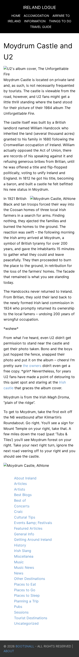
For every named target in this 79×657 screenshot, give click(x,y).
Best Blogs (23, 495)
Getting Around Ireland (33, 539)
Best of (20, 500)
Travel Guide (40, 27)
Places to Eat (25, 584)
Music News (24, 567)
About (9, 651)
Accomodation (36, 15)
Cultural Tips (24, 517)
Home (15, 15)
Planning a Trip (26, 601)
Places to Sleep (27, 595)
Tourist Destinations (30, 618)
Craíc (18, 511)
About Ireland (25, 478)
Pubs (18, 606)
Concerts (21, 506)
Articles (20, 483)
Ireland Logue (39, 7)
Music (19, 562)
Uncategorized (26, 623)
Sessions (21, 612)
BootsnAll (25, 646)
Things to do (60, 21)
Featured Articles (28, 528)
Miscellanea (23, 556)
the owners (32, 365)
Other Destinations (29, 578)
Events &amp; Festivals (33, 522)
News (18, 573)
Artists (19, 489)
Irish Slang (22, 550)
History (20, 545)
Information (35, 21)
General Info (24, 534)
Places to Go (24, 590)
